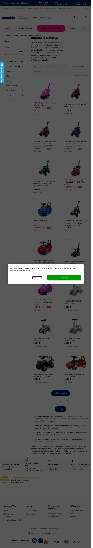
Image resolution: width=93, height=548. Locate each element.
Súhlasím (64, 278)
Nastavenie (37, 278)
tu (30, 271)
